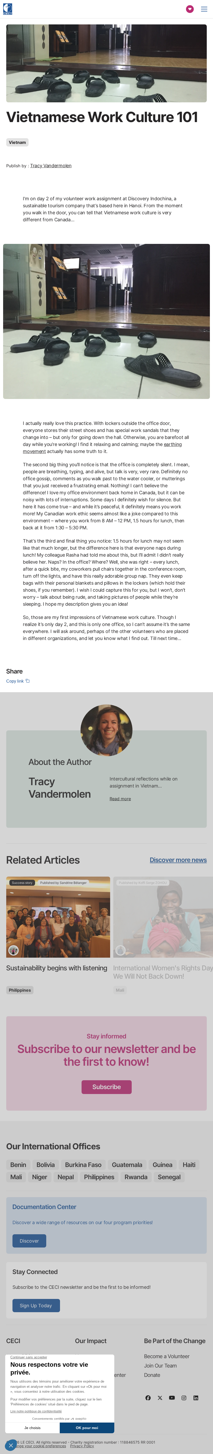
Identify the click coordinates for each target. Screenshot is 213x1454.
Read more (120, 798)
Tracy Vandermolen (51, 165)
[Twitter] (162, 1400)
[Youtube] (174, 1400)
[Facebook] (150, 1400)
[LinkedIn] (198, 1400)
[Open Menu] (204, 9)
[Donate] (190, 9)
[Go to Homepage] (7, 9)
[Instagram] (186, 1400)
